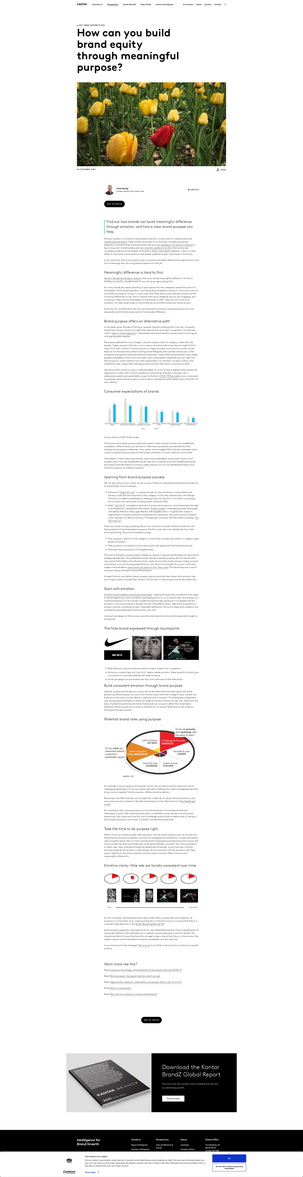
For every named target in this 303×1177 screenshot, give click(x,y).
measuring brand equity (115, 242)
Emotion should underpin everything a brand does (128, 595)
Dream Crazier (158, 509)
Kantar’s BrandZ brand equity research (122, 278)
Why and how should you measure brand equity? (133, 994)
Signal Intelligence (139, 1145)
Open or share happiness (124, 333)
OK (229, 1158)
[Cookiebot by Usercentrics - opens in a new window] (69, 1172)
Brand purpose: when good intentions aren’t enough (135, 976)
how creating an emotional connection (174, 245)
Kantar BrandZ (129, 5)
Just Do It (119, 506)
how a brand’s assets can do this (155, 248)
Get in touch (144, 945)
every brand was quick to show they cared (148, 567)
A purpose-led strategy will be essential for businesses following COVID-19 (146, 970)
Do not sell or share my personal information (229, 1167)
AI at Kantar (188, 5)
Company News (187, 1149)
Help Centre (145, 5)
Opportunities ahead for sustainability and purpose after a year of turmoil (145, 982)
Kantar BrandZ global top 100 (150, 924)
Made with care (126, 492)
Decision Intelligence (140, 1149)
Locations (185, 1145)
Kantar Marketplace (164, 5)
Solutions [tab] (96, 5)
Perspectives (112, 5)
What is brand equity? (120, 988)
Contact (217, 5)
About (199, 5)
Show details (90, 1172)
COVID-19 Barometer (169, 376)
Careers (207, 5)
